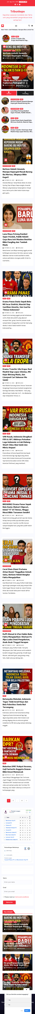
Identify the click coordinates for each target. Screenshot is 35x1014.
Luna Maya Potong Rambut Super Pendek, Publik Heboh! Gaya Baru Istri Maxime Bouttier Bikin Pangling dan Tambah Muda (17, 239)
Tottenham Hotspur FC (11, 827)
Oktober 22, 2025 (9, 383)
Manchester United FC (11, 832)
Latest (9, 93)
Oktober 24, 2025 (9, 248)
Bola (13, 36)
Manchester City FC (10, 820)
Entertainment (7, 50)
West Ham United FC (11, 834)
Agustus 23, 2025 (27, 85)
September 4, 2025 (10, 580)
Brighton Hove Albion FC (12, 839)
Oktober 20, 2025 (9, 515)
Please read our (17, 897)
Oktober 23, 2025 (9, 312)
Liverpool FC (9, 823)
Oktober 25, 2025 (10, 58)
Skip (22, 1010)
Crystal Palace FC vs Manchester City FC (16, 859)
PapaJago (20, 58)
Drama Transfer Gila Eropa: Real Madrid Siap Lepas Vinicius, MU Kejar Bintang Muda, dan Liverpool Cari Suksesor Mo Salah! (17, 374)
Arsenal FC (8, 830)
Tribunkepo (17, 11)
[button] (29, 26)
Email (4, 887)
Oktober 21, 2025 (9, 450)
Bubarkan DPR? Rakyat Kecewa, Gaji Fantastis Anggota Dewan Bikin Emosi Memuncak (17, 769)
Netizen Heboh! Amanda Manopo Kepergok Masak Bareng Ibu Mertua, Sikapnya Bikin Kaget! (22, 103)
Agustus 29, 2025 (9, 710)
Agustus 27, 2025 (9, 775)
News (17, 36)
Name (5, 878)
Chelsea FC (8, 825)
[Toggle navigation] (16, 26)
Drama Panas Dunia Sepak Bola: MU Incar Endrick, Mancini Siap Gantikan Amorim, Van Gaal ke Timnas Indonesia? (21, 122)
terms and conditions (22, 897)
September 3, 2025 (9, 645)
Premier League (15, 811)
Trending (25, 93)
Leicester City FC (10, 837)
